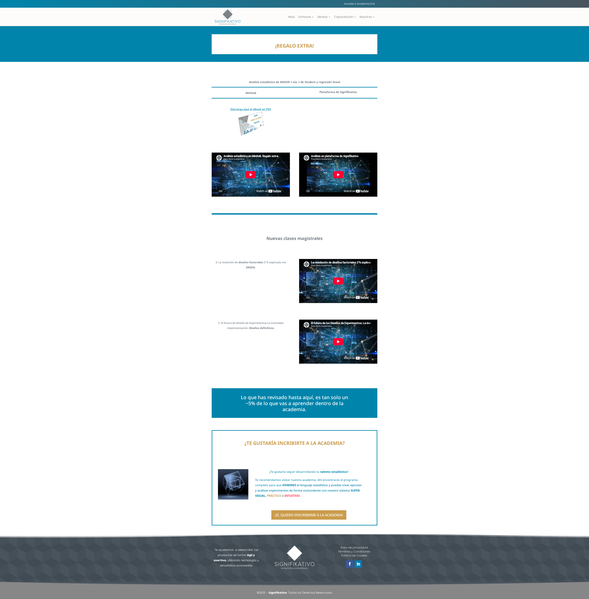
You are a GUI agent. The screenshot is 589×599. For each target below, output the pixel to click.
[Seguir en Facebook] (349, 564)
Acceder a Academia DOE (359, 4)
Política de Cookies (354, 555)
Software (304, 17)
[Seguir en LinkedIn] (358, 564)
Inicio (291, 17)
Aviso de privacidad (354, 547)
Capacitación (343, 17)
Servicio (322, 17)
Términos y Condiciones (354, 551)
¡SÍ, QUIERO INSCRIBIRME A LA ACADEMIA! (309, 515)
